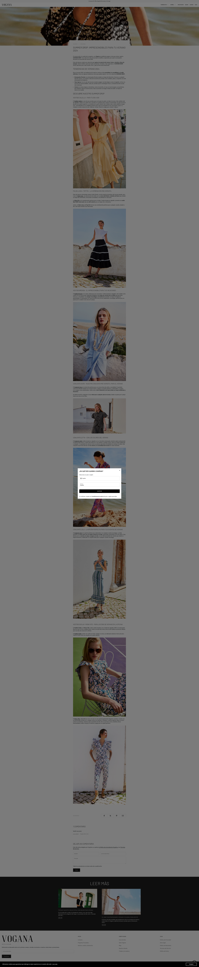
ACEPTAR (99, 491)
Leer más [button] (54, 964)
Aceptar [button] (191, 964)
